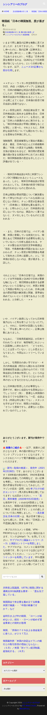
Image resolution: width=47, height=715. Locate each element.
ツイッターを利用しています (18, 557)
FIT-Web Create (29, 706)
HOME (6, 11)
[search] (42, 576)
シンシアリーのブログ (15, 4)
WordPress (24, 709)
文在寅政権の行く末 (20, 11)
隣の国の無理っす (27, 32)
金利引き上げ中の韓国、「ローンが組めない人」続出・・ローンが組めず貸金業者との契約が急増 (22, 619)
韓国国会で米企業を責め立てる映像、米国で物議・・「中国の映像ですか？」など (22, 605)
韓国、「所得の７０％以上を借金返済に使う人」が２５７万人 (22, 632)
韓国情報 (26, 35)
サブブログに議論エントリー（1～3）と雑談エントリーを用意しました (23, 543)
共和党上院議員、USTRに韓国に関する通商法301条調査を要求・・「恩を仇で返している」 (23, 591)
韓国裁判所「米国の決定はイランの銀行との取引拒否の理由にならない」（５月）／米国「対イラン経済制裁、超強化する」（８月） (22, 646)
